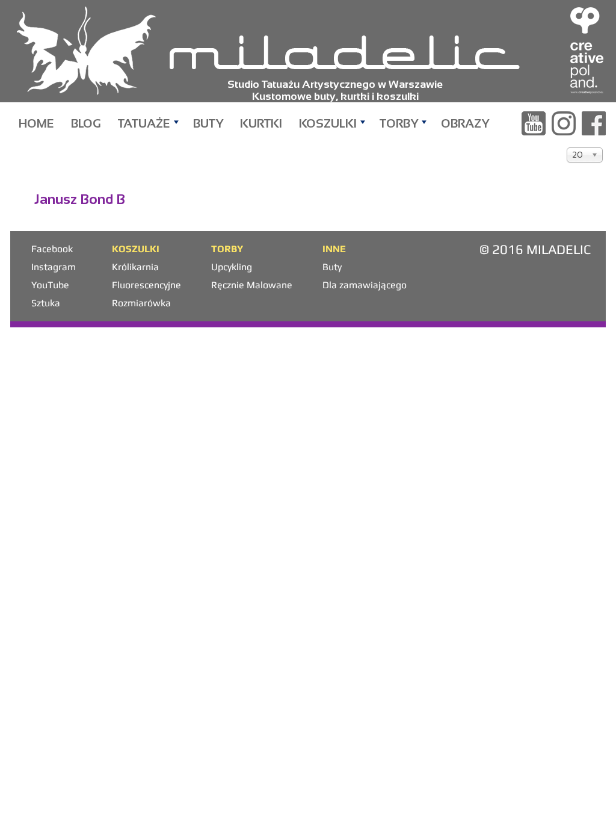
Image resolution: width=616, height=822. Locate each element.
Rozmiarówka (141, 303)
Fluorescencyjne (146, 285)
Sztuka (45, 303)
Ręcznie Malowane (251, 285)
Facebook (52, 249)
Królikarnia (135, 267)
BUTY (208, 123)
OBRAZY (465, 123)
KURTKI (261, 123)
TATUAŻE (144, 123)
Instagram (53, 267)
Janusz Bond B (79, 199)
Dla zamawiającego (364, 285)
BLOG (86, 123)
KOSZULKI (328, 123)
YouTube (50, 285)
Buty (332, 267)
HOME (36, 123)
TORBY (399, 123)
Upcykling (231, 267)
